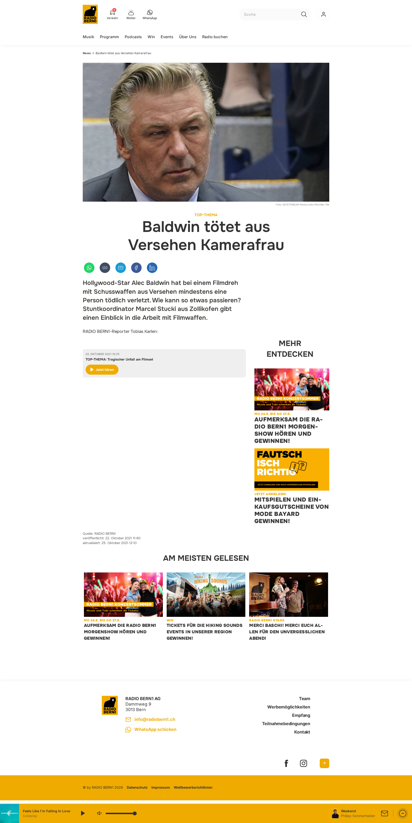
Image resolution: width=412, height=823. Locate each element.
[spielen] (82, 813)
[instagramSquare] (303, 763)
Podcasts (133, 36)
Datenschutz (137, 787)
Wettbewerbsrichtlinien (193, 787)
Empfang (301, 715)
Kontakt (302, 731)
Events (167, 36)
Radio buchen (215, 36)
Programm (109, 36)
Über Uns (187, 36)
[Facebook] (136, 267)
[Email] (120, 267)
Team (304, 698)
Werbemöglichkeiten (288, 706)
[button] (150, 14)
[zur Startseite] (90, 14)
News (87, 53)
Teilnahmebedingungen (286, 723)
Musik (88, 36)
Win (151, 36)
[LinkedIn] (152, 267)
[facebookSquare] (286, 763)
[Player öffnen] (402, 813)
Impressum (160, 787)
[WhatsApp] (89, 267)
